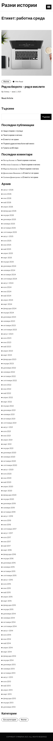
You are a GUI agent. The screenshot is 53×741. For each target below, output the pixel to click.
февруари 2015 (9, 605)
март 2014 (7, 652)
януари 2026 (8, 215)
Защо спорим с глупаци (13, 131)
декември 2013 (9, 664)
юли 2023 (7, 338)
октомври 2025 (9, 228)
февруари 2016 (9, 554)
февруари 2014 (9, 656)
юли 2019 (7, 520)
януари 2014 (8, 660)
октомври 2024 (9, 274)
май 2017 (7, 546)
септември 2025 (10, 232)
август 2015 (8, 580)
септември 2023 (10, 329)
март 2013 (7, 694)
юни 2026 (7, 198)
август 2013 (8, 677)
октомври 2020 (9, 461)
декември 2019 (9, 503)
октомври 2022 (9, 376)
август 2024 (8, 283)
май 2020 (7, 482)
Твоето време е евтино (12, 135)
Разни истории (19, 5)
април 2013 (8, 690)
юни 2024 (7, 291)
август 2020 (8, 469)
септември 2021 (9, 423)
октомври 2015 (9, 571)
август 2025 (8, 236)
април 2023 (8, 351)
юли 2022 (7, 385)
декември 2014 (9, 613)
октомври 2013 (9, 673)
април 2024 (8, 300)
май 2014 (7, 643)
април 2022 (8, 397)
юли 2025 (7, 240)
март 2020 (7, 490)
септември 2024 (10, 279)
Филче (6, 81)
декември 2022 (9, 368)
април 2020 (8, 486)
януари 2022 (8, 406)
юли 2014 (7, 635)
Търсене (7, 108)
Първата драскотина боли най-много (18, 143)
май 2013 (7, 685)
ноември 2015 (9, 567)
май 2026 (7, 202)
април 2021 (7, 440)
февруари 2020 (9, 495)
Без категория (9, 719)
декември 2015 (9, 563)
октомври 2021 (9, 418)
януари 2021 (8, 448)
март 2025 (7, 257)
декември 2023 (9, 317)
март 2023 (7, 355)
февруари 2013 (9, 698)
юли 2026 (7, 194)
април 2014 (8, 647)
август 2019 (8, 516)
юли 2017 (7, 537)
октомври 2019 (9, 512)
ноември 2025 (9, 224)
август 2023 (8, 334)
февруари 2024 (9, 308)
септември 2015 (10, 575)
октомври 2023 (9, 325)
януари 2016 (8, 558)
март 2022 (7, 402)
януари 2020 (8, 499)
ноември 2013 (9, 669)
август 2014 (8, 630)
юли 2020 (7, 474)
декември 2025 (9, 219)
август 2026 (8, 190)
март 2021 (7, 444)
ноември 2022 (9, 372)
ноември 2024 (9, 270)
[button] (48, 7)
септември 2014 (10, 626)
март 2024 (7, 304)
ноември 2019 (9, 507)
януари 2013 (8, 702)
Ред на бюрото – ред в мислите (23, 87)
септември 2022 (10, 380)
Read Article (7, 98)
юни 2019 (7, 524)
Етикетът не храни (11, 139)
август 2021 (8, 427)
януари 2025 (8, 262)
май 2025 (7, 249)
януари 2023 (8, 363)
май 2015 (7, 592)
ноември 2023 (9, 321)
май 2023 (7, 346)
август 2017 (8, 533)
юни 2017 (7, 541)
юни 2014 (7, 639)
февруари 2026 (9, 211)
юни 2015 (7, 588)
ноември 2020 (9, 457)
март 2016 (7, 550)
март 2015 (7, 601)
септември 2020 (10, 465)
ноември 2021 (9, 414)
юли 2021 (7, 431)
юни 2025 (7, 245)
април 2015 (8, 597)
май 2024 (7, 296)
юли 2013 (7, 681)
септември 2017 (10, 529)
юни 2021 (7, 435)
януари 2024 (8, 312)
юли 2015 (7, 584)
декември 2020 (9, 452)
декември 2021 (9, 410)
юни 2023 (7, 342)
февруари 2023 (9, 359)
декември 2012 (9, 707)
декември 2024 (9, 266)
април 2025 (8, 253)
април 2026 (8, 207)
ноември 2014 (9, 618)
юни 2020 (7, 478)
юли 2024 (7, 287)
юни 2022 (7, 389)
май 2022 (7, 393)
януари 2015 (8, 609)
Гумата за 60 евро (10, 148)
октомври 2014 (9, 622)
